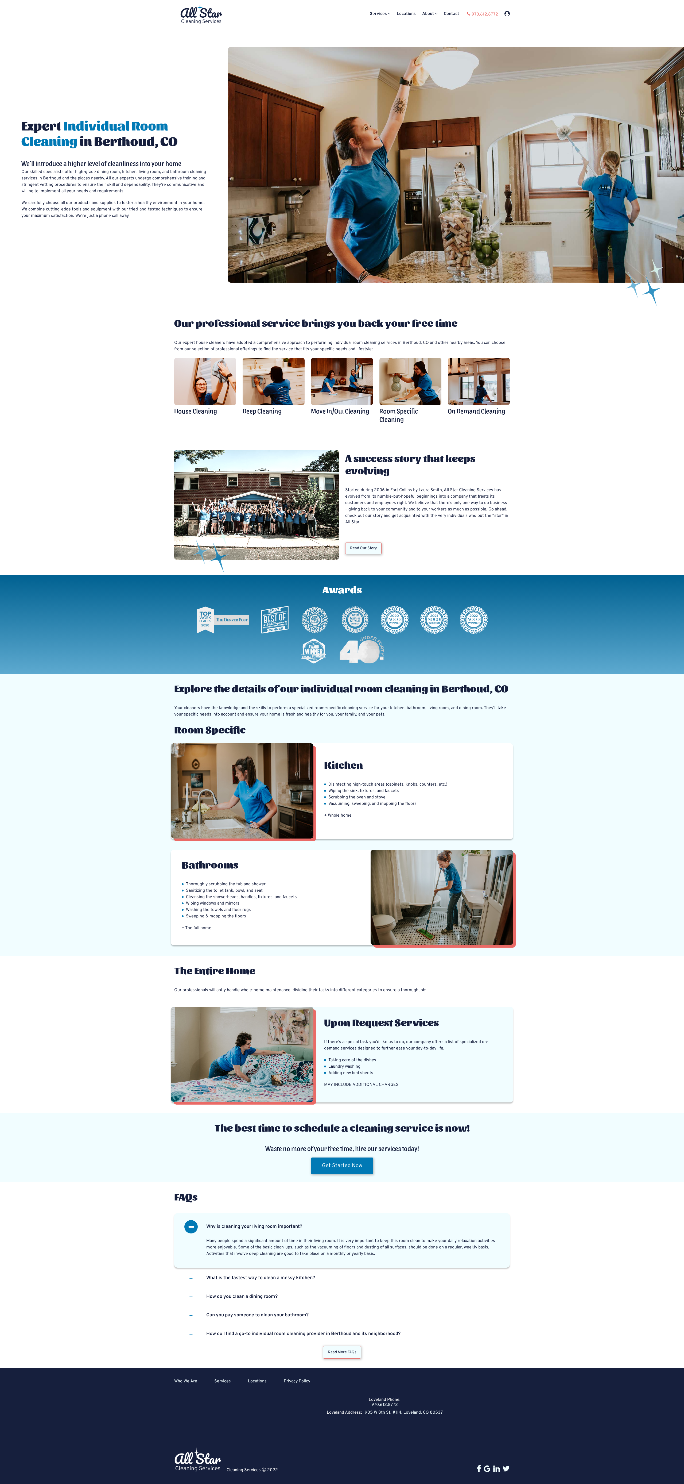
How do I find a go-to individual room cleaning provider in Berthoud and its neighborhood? (303, 1334)
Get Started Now (342, 1165)
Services (378, 14)
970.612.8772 (384, 1405)
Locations (406, 14)
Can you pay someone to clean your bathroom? (257, 1315)
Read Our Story (363, 548)
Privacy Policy (297, 1381)
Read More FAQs (342, 1352)
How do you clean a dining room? (242, 1297)
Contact (451, 14)
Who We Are (185, 1381)
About (428, 14)
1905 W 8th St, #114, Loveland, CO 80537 (403, 1412)
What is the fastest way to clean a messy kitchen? (260, 1278)
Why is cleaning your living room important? (254, 1227)
